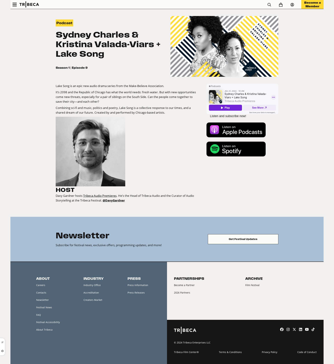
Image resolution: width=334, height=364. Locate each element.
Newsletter (42, 300)
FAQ (38, 314)
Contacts (41, 292)
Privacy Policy (269, 352)
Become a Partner (184, 285)
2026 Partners (182, 292)
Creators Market (93, 300)
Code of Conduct (307, 352)
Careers (40, 285)
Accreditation (91, 292)
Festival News (44, 307)
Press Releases (136, 292)
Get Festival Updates (243, 239)
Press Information (138, 285)
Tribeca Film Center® (186, 352)
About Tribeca (44, 329)
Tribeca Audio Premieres (100, 196)
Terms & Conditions (230, 352)
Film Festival (252, 285)
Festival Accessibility (48, 322)
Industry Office (92, 285)
